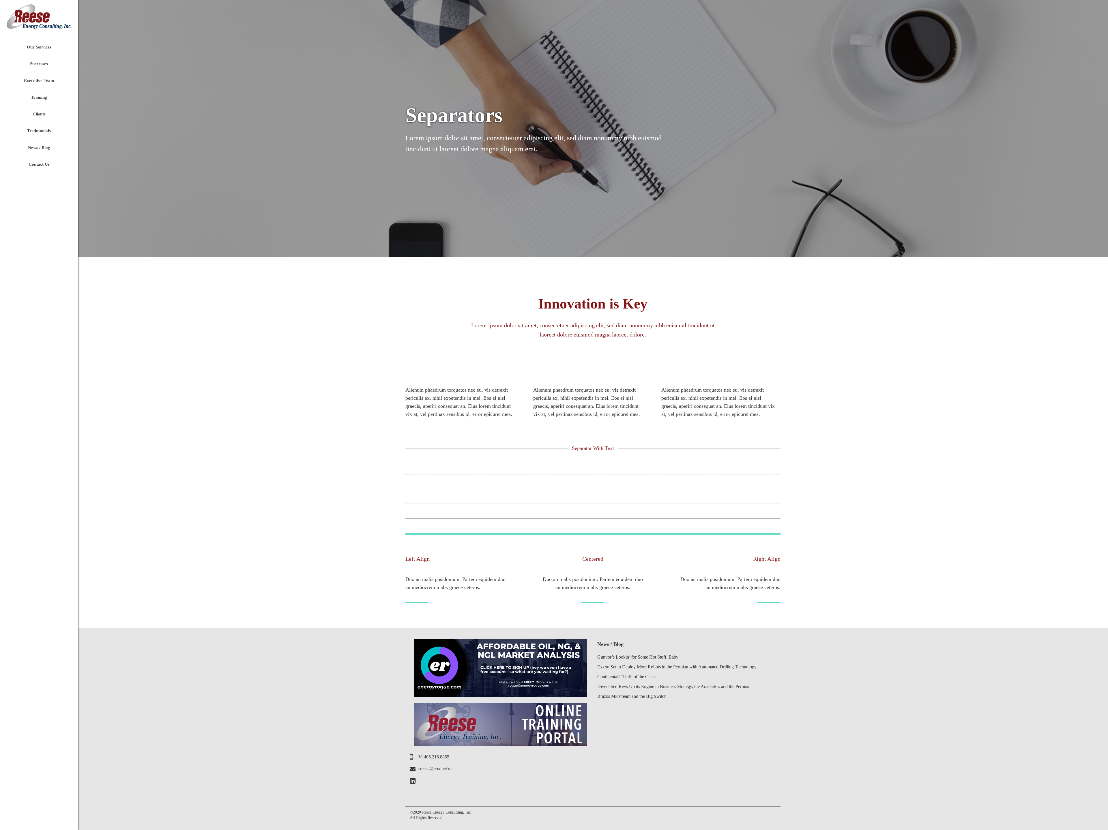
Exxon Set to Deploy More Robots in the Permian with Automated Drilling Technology (677, 666)
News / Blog (610, 644)
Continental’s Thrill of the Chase (626, 676)
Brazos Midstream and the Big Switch (632, 696)
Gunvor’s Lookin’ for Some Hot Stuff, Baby (637, 657)
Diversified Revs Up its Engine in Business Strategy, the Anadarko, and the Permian (673, 686)
